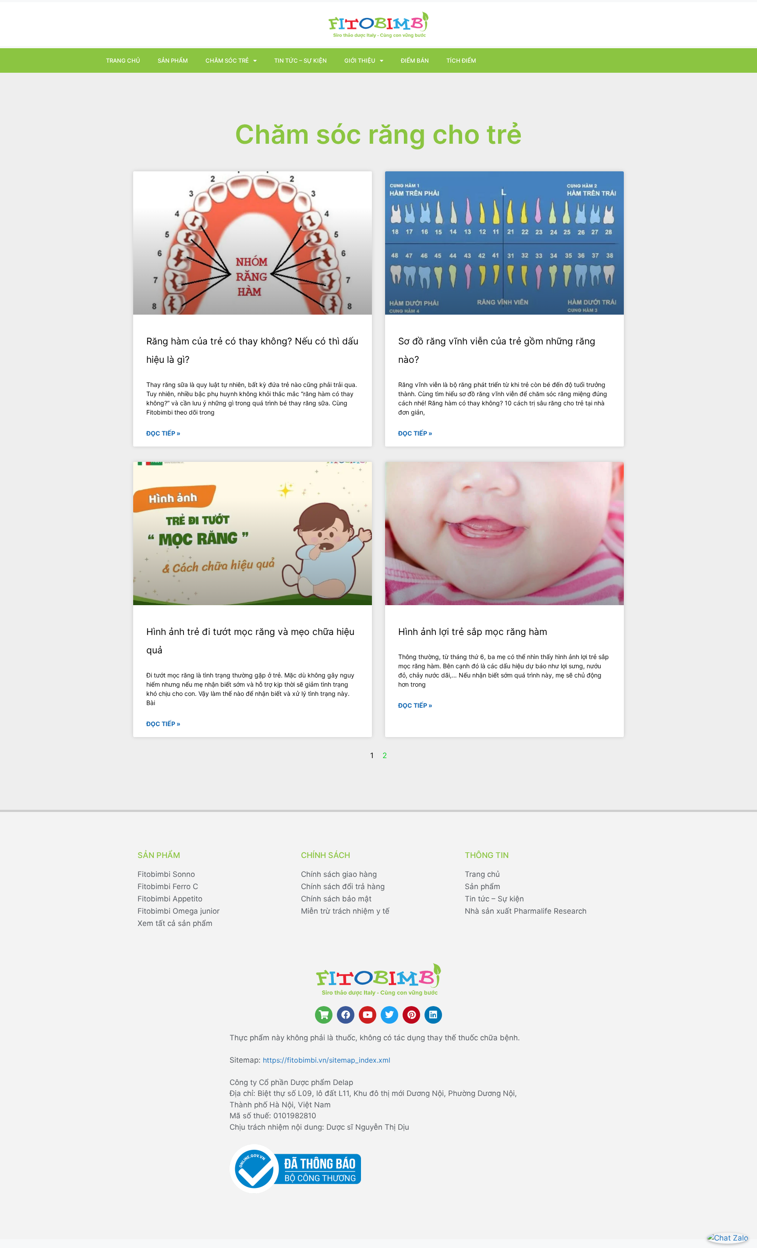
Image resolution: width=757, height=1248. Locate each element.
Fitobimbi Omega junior (178, 911)
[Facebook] (345, 1015)
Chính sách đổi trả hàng (343, 886)
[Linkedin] (433, 1015)
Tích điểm (461, 60)
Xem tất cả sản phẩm (175, 923)
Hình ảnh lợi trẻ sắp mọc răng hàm (472, 631)
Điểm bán (415, 60)
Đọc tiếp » (163, 433)
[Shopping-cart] (324, 1015)
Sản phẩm (173, 60)
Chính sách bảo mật (336, 898)
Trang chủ (123, 60)
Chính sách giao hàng (339, 874)
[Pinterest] (411, 1015)
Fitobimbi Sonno (166, 874)
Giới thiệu (359, 60)
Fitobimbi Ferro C (168, 886)
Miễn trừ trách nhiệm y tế (345, 911)
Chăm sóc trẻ (227, 60)
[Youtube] (367, 1015)
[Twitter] (389, 1015)
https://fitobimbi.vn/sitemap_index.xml (326, 1060)
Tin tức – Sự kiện (300, 60)
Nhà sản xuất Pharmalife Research (526, 911)
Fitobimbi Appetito (170, 898)
